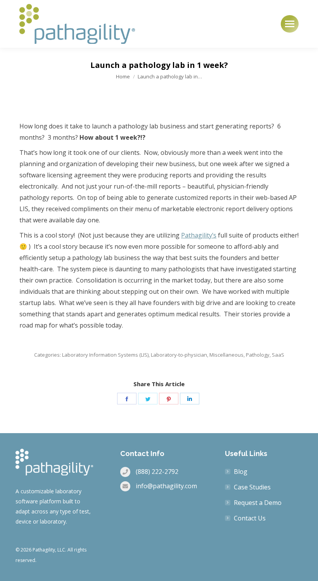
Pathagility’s (198, 235)
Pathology (258, 354)
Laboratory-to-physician (179, 354)
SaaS (278, 354)
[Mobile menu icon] (290, 24)
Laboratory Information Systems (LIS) (105, 354)
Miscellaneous (226, 354)
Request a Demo (258, 502)
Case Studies (252, 487)
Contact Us (250, 518)
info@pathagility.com (166, 486)
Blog (240, 471)
